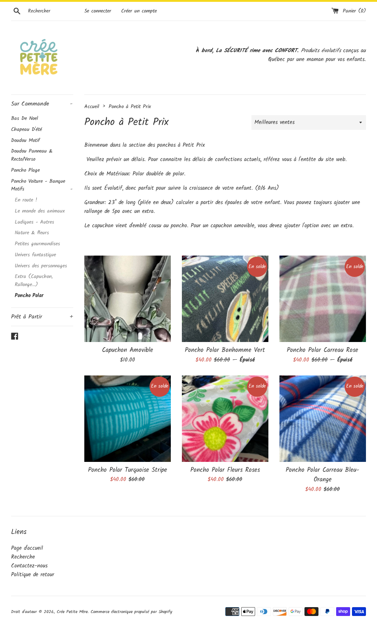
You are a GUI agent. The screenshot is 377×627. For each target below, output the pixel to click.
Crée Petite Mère (72, 611)
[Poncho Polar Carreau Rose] (322, 299)
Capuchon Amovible (127, 350)
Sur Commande (42, 103)
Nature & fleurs (32, 233)
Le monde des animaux (40, 211)
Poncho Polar (29, 296)
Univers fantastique (35, 255)
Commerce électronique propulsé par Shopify (131, 611)
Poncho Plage (25, 170)
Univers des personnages (41, 266)
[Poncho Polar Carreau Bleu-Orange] (322, 418)
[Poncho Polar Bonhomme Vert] (225, 299)
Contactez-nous (29, 566)
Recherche (23, 557)
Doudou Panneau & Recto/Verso (32, 155)
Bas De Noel (24, 118)
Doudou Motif (25, 141)
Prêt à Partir (42, 316)
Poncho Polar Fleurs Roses (225, 470)
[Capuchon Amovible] (127, 299)
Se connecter (97, 11)
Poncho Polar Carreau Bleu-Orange (322, 475)
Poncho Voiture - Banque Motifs (42, 185)
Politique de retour (32, 574)
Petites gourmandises (37, 244)
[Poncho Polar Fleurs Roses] (225, 418)
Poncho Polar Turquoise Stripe (127, 470)
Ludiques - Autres (34, 222)
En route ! (26, 200)
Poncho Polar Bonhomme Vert (225, 350)
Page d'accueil (27, 548)
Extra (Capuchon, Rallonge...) (34, 281)
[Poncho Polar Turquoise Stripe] (127, 418)
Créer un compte (139, 11)
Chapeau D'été (26, 129)
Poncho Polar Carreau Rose (322, 350)
